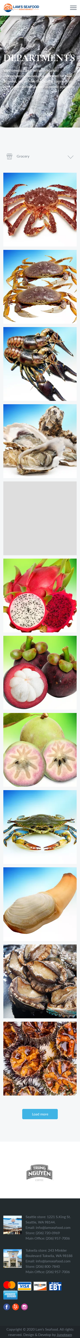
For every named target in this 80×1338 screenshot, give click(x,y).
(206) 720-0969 (48, 1233)
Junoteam (64, 1334)
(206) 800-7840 (48, 1266)
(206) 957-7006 (58, 1238)
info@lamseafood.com (53, 1227)
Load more (40, 1114)
